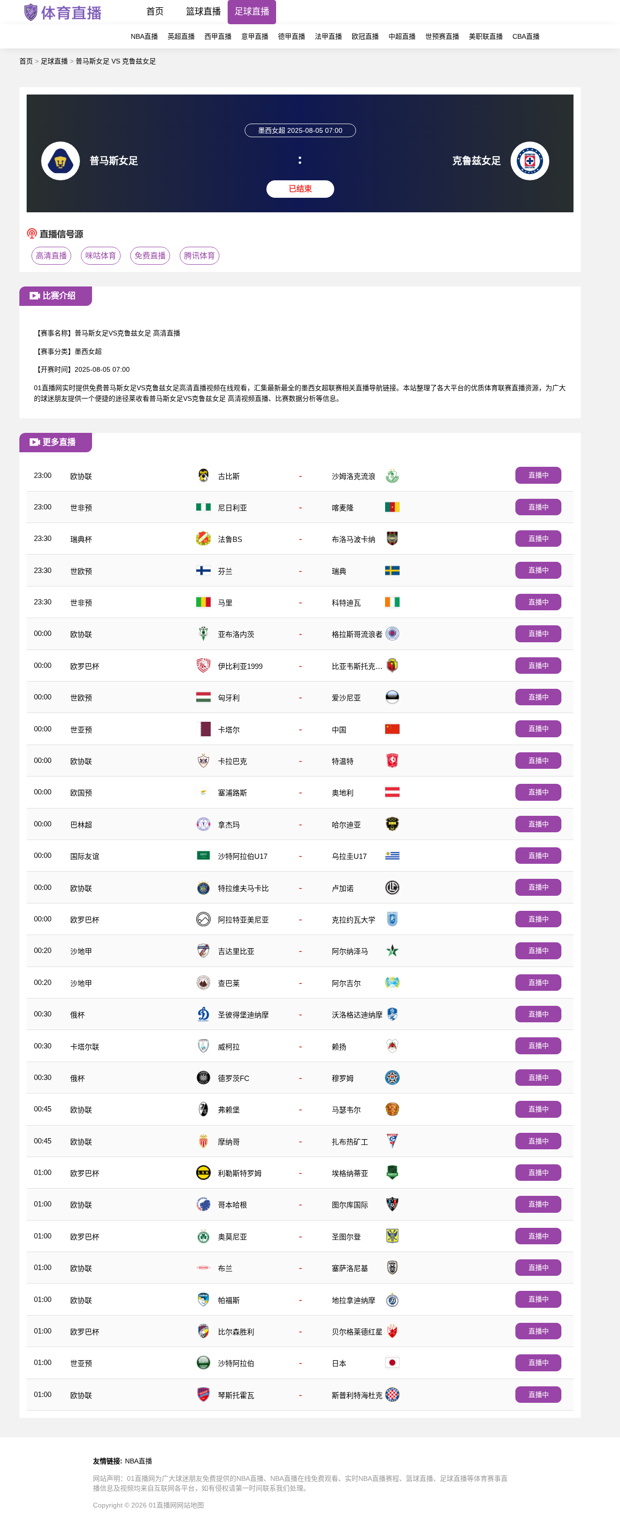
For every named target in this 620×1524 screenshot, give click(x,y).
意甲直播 (254, 36)
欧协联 (81, 476)
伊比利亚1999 (240, 666)
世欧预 (81, 571)
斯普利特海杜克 (357, 1395)
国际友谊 (84, 856)
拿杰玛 (229, 825)
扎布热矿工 (350, 1142)
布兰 (225, 1268)
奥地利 (343, 793)
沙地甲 (81, 951)
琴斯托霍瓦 (236, 1395)
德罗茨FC (233, 1078)
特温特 (343, 761)
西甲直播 (218, 36)
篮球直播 (203, 11)
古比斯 (229, 476)
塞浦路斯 (232, 793)
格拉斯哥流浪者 (357, 634)
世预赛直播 (442, 36)
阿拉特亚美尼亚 (243, 920)
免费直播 (150, 256)
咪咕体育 (100, 256)
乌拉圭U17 (349, 856)
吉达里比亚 (236, 951)
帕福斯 (229, 1300)
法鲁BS (230, 539)
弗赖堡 (229, 1110)
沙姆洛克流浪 (353, 476)
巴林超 (81, 825)
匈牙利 (229, 698)
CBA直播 (526, 36)
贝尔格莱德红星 (357, 1332)
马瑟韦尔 (346, 1110)
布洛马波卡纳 (353, 539)
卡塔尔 (229, 730)
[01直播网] (63, 21)
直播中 (538, 475)
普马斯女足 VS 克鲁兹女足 (116, 61)
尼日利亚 (232, 508)
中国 (339, 730)
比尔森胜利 (236, 1332)
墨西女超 (88, 351)
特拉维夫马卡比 (243, 888)
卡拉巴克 (232, 761)
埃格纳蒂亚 (350, 1173)
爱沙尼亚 (346, 698)
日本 (339, 1363)
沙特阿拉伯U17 (242, 856)
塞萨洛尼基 (350, 1268)
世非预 (81, 508)
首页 (155, 11)
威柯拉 (229, 1047)
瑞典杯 (81, 539)
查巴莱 (229, 983)
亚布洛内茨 (236, 634)
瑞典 (339, 571)
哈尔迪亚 (346, 825)
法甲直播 (328, 36)
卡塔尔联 (84, 1047)
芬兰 (225, 571)
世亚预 (81, 730)
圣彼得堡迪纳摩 (243, 1015)
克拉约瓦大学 (353, 920)
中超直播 (402, 36)
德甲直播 (291, 36)
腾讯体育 (199, 256)
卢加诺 (343, 888)
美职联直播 (486, 36)
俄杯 (77, 1015)
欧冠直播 (365, 36)
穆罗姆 (343, 1078)
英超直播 (181, 36)
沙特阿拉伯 (236, 1363)
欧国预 (81, 793)
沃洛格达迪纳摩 (357, 1015)
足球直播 (251, 11)
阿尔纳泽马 (350, 951)
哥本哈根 (232, 1205)
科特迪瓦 (346, 603)
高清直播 (51, 256)
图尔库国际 (350, 1205)
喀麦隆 (343, 508)
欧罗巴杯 (84, 666)
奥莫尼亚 (232, 1237)
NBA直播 (144, 36)
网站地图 (190, 1505)
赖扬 (339, 1047)
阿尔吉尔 (346, 983)
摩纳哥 (229, 1142)
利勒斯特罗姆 (240, 1173)
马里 (225, 603)
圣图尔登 (346, 1237)
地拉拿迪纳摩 (353, 1300)
